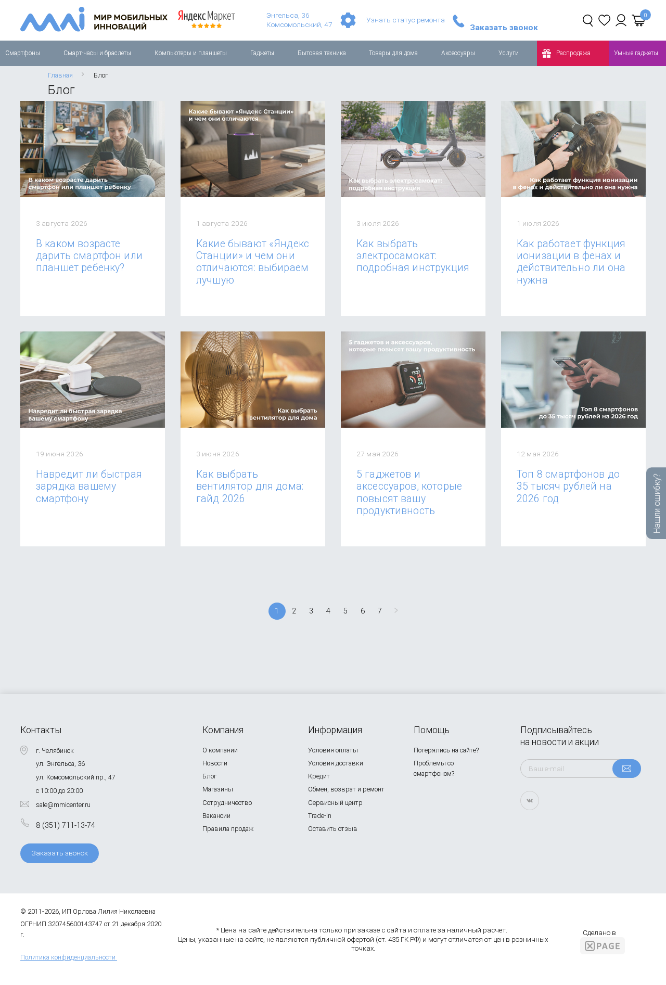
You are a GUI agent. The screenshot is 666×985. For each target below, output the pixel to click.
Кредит (319, 776)
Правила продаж (227, 829)
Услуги (508, 53)
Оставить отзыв (332, 829)
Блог (209, 776)
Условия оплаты (333, 750)
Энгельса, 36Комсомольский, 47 (299, 20)
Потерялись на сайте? (446, 750)
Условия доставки (335, 763)
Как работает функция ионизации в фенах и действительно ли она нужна (571, 262)
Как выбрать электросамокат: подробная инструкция (412, 256)
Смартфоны (22, 53)
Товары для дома (393, 53)
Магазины (217, 789)
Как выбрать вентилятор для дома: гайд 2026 (249, 486)
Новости (214, 763)
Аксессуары (458, 53)
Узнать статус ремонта (405, 20)
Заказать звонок (504, 28)
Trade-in (319, 816)
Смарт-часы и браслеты (97, 53)
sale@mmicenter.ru (63, 805)
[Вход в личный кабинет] (621, 20)
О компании (220, 750)
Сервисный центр (335, 803)
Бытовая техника (322, 53)
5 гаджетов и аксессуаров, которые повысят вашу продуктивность (409, 492)
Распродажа (573, 53)
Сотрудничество (227, 803)
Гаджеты (262, 53)
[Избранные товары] (604, 20)
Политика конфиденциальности (68, 957)
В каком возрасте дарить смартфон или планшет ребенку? (89, 256)
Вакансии (216, 816)
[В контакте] (529, 800)
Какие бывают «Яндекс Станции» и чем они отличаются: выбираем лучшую (252, 262)
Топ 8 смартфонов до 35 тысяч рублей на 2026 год (568, 486)
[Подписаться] (626, 768)
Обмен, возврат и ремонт (346, 789)
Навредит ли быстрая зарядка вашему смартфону (89, 486)
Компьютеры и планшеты (191, 53)
